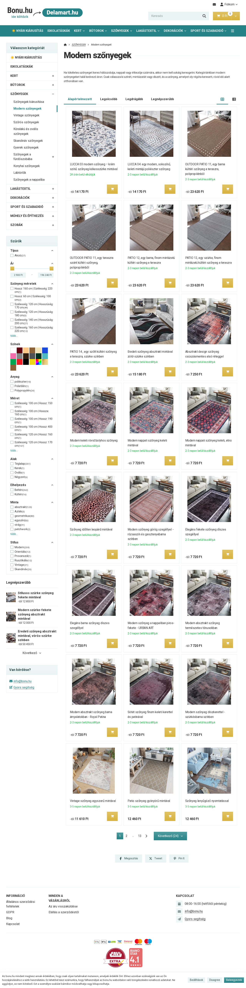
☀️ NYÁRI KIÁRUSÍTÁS (27, 31)
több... (14, 335)
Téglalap (23, 463)
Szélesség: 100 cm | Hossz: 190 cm (33, 420)
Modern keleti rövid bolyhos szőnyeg (94, 440)
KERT (78, 31)
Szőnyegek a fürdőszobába (22, 157)
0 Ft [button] (226, 16)
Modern (22, 547)
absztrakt (23, 507)
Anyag (14, 377)
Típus (14, 250)
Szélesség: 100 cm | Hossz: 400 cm (33, 428)
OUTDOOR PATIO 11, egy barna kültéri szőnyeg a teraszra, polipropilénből (205, 169)
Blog (9, 918)
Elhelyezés (18, 485)
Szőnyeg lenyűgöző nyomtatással (207, 801)
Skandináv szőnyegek (28, 141)
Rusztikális (23, 560)
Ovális (20, 472)
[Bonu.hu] (44, 12)
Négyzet (21, 476)
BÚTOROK (96, 31)
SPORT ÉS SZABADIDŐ (206, 31)
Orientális (22, 551)
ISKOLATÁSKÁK (58, 31)
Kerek (19, 468)
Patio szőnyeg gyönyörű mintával (149, 801)
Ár (12, 263)
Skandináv (23, 569)
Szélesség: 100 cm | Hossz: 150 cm (33, 405)
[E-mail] (214, 4)
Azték (20, 511)
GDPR (10, 912)
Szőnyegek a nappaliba (29, 179)
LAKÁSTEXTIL (146, 31)
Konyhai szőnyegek (26, 166)
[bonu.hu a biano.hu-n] (136, 957)
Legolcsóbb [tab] (108, 99)
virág (20, 524)
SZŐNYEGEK (120, 31)
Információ (15, 896)
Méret (14, 398)
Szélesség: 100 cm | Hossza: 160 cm (32, 413)
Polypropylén (25, 390)
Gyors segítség (23, 687)
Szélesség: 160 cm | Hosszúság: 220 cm (34, 329)
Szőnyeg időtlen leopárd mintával (91, 529)
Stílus (14, 542)
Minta (14, 502)
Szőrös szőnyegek (26, 122)
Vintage (21, 564)
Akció (20, 255)
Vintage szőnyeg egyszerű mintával (93, 801)
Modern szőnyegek (27, 108)
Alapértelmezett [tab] (80, 99)
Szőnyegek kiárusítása (28, 102)
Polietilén (22, 386)
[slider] (12, 268)
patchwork (22, 529)
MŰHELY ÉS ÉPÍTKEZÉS (27, 216)
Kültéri (21, 494)
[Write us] (179, 919)
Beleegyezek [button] (234, 979)
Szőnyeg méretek (23, 283)
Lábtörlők (19, 173)
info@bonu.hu (22, 681)
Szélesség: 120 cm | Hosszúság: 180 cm (34, 313)
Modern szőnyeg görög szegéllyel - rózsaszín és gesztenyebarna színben (151, 534)
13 (139, 836)
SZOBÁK (16, 225)
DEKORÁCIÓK (173, 31)
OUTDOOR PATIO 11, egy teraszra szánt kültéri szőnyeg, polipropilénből (91, 262)
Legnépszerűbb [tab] (162, 99)
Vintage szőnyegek (26, 115)
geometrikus (24, 515)
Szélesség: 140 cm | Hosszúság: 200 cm (34, 321)
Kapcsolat (13, 924)
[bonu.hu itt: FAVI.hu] (115, 957)
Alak (13, 459)
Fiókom (229, 4)
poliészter (23, 381)
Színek (15, 344)
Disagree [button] (214, 979)
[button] (235, 16)
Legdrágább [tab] (134, 99)
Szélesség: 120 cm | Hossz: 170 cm (33, 444)
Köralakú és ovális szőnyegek (25, 131)
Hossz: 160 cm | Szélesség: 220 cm (33, 290)
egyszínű (21, 520)
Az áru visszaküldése (63, 906)
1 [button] (121, 836)
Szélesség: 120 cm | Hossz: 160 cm (33, 436)
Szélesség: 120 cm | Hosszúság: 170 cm (34, 306)
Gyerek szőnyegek (26, 147)
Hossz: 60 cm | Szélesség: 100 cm (33, 298)
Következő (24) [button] (168, 836)
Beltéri (21, 489)
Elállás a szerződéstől (64, 912)
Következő (29, 653)
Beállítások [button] (196, 979)
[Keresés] (204, 16)
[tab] (222, 99)
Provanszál (23, 555)
